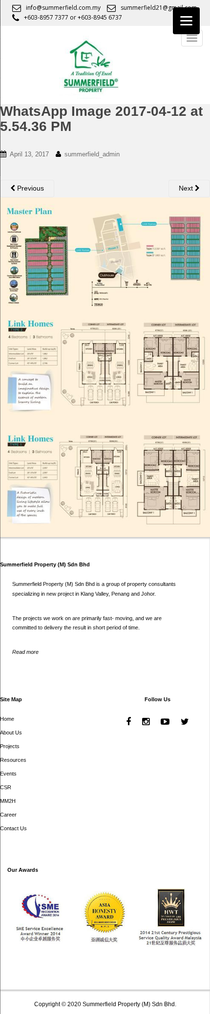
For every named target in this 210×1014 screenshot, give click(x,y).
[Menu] (186, 20)
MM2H (8, 801)
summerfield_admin (92, 154)
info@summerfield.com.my (63, 7)
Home (7, 719)
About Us (11, 732)
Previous (29, 188)
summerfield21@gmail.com (159, 7)
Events (8, 774)
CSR (5, 787)
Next (187, 188)
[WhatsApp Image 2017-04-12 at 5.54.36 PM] (105, 367)
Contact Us (13, 828)
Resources (13, 760)
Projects (10, 746)
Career (8, 815)
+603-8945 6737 (100, 17)
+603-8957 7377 (46, 17)
